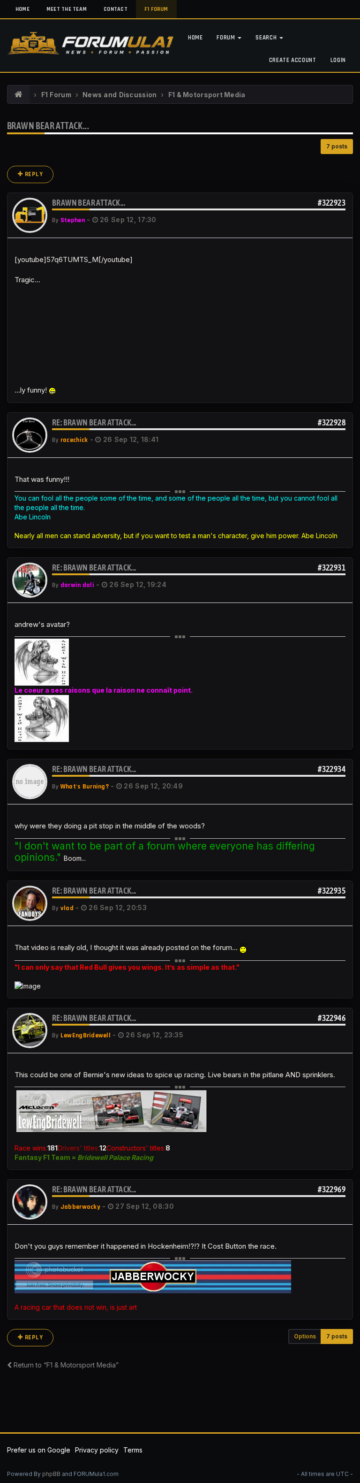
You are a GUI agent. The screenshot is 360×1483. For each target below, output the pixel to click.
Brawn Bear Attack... (48, 125)
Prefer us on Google (38, 1450)
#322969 (331, 1189)
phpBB (51, 1473)
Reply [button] (33, 174)
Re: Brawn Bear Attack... (94, 422)
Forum (227, 37)
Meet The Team (66, 9)
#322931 (331, 567)
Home (22, 9)
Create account (292, 60)
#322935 (331, 891)
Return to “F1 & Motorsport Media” (65, 1365)
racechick (74, 440)
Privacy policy (97, 1450)
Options (305, 1336)
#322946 (331, 1018)
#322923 (331, 203)
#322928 (331, 422)
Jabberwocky (80, 1207)
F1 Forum (156, 9)
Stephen (72, 220)
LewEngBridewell (85, 1035)
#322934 (331, 769)
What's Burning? (84, 786)
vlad (67, 908)
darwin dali (77, 585)
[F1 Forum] (19, 94)
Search (266, 37)
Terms (132, 1450)
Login (338, 60)
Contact (116, 9)
